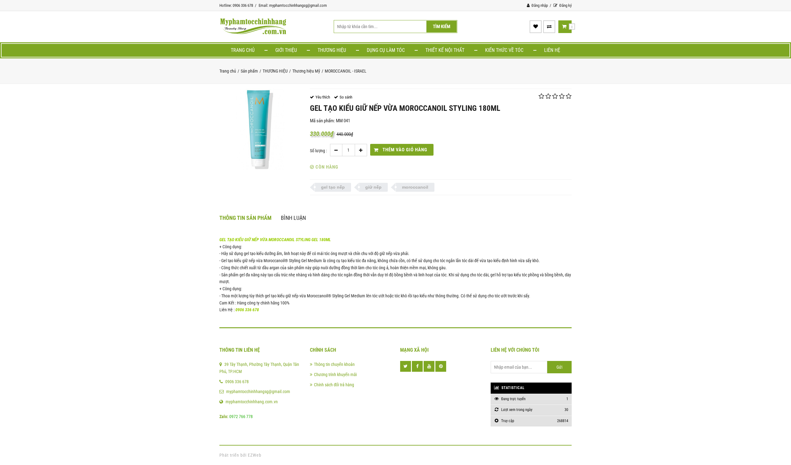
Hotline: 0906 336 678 (236, 5)
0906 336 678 (237, 381)
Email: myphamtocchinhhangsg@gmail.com (293, 5)
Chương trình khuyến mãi (335, 374)
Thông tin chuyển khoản (334, 364)
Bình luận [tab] (293, 218)
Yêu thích (322, 97)
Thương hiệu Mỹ (306, 71)
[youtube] (429, 366)
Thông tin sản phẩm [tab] (245, 218)
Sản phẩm (249, 71)
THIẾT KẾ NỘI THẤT (444, 50)
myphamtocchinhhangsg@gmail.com (258, 391)
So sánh (346, 97)
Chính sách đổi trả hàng (334, 384)
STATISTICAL (512, 388)
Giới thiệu (286, 50)
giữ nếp (373, 187)
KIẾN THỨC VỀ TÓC (504, 50)
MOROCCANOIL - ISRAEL (345, 71)
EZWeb (254, 455)
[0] (564, 26)
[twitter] (405, 366)
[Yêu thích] (536, 26)
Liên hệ (552, 50)
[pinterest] (440, 366)
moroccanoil (415, 187)
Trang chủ (243, 50)
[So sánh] (549, 26)
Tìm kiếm (441, 26)
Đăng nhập (539, 5)
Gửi (559, 367)
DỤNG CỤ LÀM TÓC (386, 50)
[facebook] (417, 366)
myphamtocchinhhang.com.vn (252, 401)
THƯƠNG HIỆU (332, 50)
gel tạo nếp (333, 187)
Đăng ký (565, 5)
